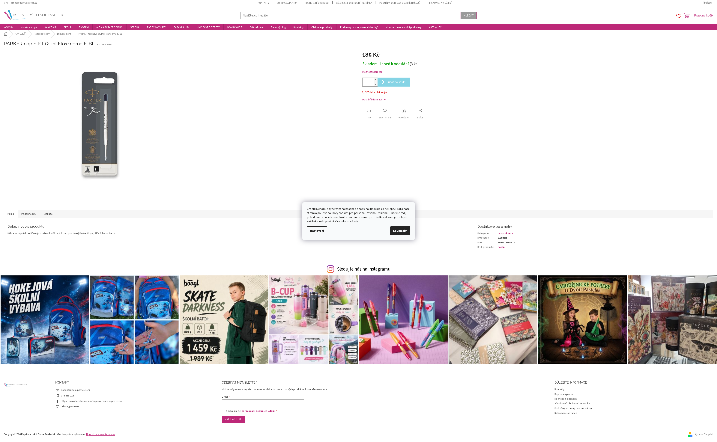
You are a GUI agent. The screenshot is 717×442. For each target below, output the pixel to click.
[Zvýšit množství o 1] (376, 80)
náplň (501, 247)
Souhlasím (400, 231)
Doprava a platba (287, 3)
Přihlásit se (233, 419)
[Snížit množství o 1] (376, 84)
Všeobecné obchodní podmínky (354, 3)
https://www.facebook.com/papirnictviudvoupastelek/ (91, 401)
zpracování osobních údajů (258, 411)
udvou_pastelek (70, 406)
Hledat (469, 15)
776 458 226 (67, 396)
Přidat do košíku (396, 82)
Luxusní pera (505, 233)
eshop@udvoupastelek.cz (75, 390)
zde (356, 221)
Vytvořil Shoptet (704, 434)
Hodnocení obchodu (317, 3)
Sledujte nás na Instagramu (363, 269)
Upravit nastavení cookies (100, 434)
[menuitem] (8, 27)
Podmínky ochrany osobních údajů (399, 3)
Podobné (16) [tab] (28, 214)
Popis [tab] (10, 214)
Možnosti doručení (372, 72)
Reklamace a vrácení (440, 3)
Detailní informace (372, 100)
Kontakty (263, 3)
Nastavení (317, 231)
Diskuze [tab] (48, 214)
